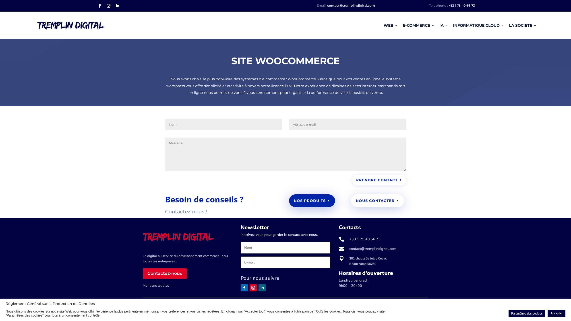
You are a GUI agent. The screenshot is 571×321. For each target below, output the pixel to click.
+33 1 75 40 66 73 (462, 6)
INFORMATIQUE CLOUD (476, 25)
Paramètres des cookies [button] (527, 313)
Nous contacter (375, 201)
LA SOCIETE (520, 25)
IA (441, 25)
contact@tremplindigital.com (351, 6)
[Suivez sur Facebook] (99, 5)
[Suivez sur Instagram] (108, 5)
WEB (388, 25)
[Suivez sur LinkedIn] (117, 5)
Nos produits (310, 201)
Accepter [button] (556, 313)
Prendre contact (377, 180)
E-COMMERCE (416, 25)
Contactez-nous (164, 273)
